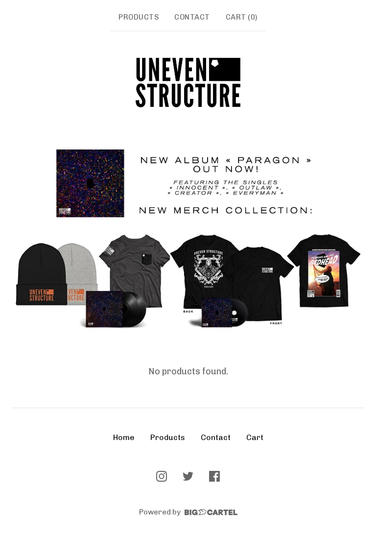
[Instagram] (161, 476)
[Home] (188, 82)
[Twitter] (188, 476)
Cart (254, 437)
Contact (192, 17)
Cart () (242, 17)
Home (124, 437)
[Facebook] (214, 476)
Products (138, 17)
